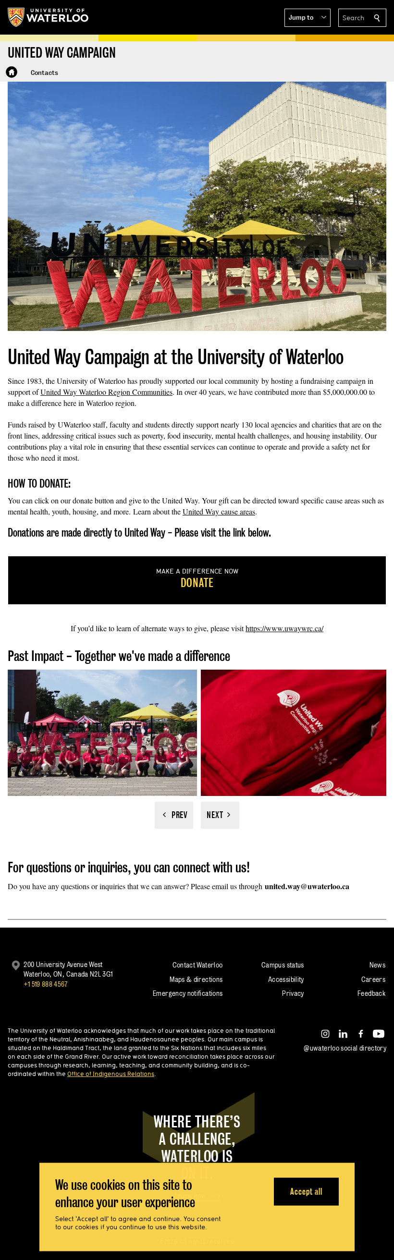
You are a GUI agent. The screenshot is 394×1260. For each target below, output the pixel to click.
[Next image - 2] (220, 815)
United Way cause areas (219, 511)
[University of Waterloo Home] (48, 17)
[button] (307, 17)
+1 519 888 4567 (46, 984)
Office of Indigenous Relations (110, 1073)
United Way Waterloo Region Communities (106, 392)
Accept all (306, 1191)
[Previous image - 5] (174, 815)
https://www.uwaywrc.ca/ (284, 628)
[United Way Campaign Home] (11, 72)
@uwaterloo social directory (345, 1048)
